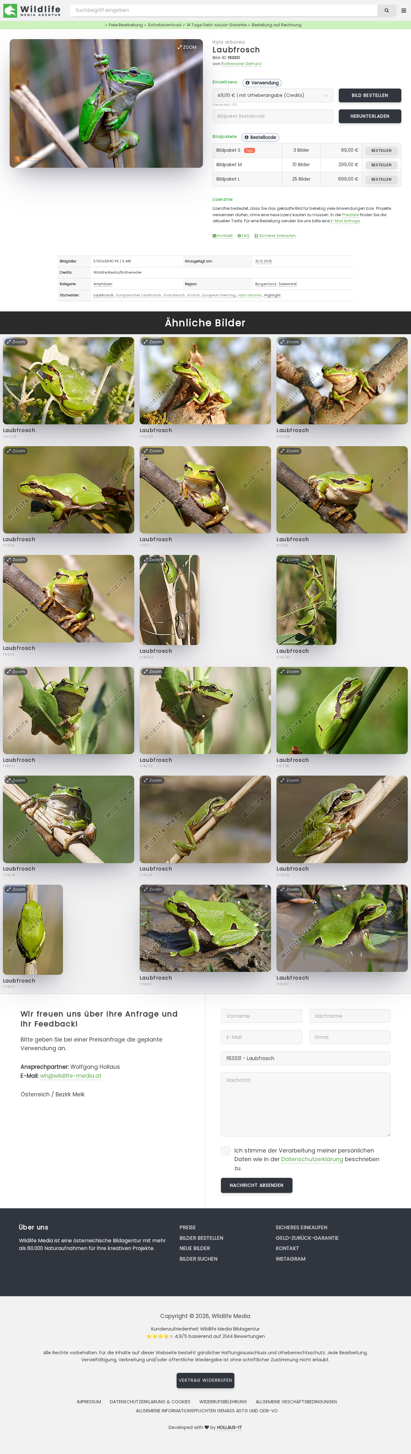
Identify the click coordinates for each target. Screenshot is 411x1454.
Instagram (290, 1258)
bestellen (382, 150)
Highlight (272, 295)
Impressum (89, 1402)
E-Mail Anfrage (345, 221)
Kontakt (224, 235)
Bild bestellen (370, 95)
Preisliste (350, 214)
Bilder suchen (198, 1258)
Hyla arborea (229, 42)
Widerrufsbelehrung (223, 1402)
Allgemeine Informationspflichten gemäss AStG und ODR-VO (207, 1410)
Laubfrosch (236, 49)
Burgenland (265, 283)
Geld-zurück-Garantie (307, 1238)
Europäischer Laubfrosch (138, 295)
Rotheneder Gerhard (241, 63)
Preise (187, 1227)
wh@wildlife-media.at (70, 1076)
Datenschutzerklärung (312, 1159)
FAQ (245, 235)
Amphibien (102, 283)
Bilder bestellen (201, 1238)
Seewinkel (288, 283)
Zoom (189, 47)
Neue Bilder (194, 1248)
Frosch (194, 295)
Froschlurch (174, 295)
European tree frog (219, 295)
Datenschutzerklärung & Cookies (150, 1402)
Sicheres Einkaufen (277, 235)
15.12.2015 (263, 261)
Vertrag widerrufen (205, 1380)
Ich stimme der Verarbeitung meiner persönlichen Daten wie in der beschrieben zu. (307, 1159)
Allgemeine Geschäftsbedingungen (296, 1402)
